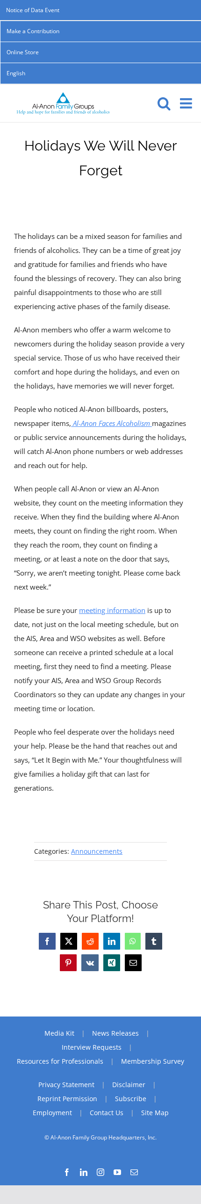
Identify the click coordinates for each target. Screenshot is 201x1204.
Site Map (155, 1112)
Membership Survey (152, 1061)
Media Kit (59, 1033)
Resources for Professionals (60, 1061)
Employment (52, 1112)
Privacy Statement (66, 1084)
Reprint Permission (67, 1098)
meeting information (112, 610)
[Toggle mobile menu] (187, 103)
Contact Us (106, 1112)
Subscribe (130, 1098)
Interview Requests (92, 1047)
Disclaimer (128, 1084)
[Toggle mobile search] (164, 103)
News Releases (115, 1033)
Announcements (96, 851)
